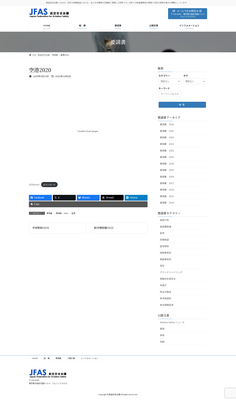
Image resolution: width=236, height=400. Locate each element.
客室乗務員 (165, 259)
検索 (182, 104)
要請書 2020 (62, 213)
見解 (162, 341)
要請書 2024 (167, 137)
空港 (73, 213)
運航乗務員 (165, 252)
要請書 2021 (167, 157)
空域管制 (164, 246)
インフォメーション (89, 358)
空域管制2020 (40, 228)
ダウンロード (49, 184)
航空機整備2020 (103, 228)
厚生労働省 (165, 291)
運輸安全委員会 (168, 278)
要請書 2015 (167, 196)
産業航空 (164, 239)
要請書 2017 (167, 183)
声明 (162, 335)
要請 (162, 328)
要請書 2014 (167, 202)
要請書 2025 (167, 130)
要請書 (49, 213)
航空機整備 (165, 226)
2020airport (34, 184)
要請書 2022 (167, 150)
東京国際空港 (166, 304)
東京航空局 (165, 298)
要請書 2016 (167, 189)
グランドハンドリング (171, 272)
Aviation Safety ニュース (172, 322)
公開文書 (71, 358)
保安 (162, 265)
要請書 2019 (167, 170)
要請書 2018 (167, 176)
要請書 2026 (167, 124)
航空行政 (164, 220)
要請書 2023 (167, 144)
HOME (35, 358)
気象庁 (163, 285)
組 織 (47, 358)
